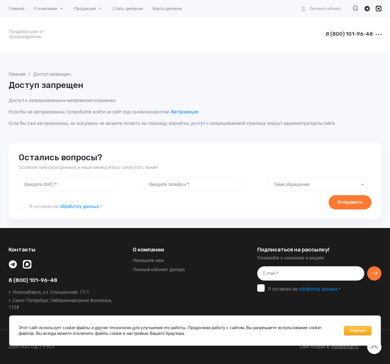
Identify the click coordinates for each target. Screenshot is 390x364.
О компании (45, 8)
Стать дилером (128, 8)
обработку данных (79, 206)
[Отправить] (374, 273)
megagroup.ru (345, 346)
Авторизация (184, 112)
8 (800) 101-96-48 (349, 34)
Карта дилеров (167, 8)
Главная (16, 8)
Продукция (85, 8)
